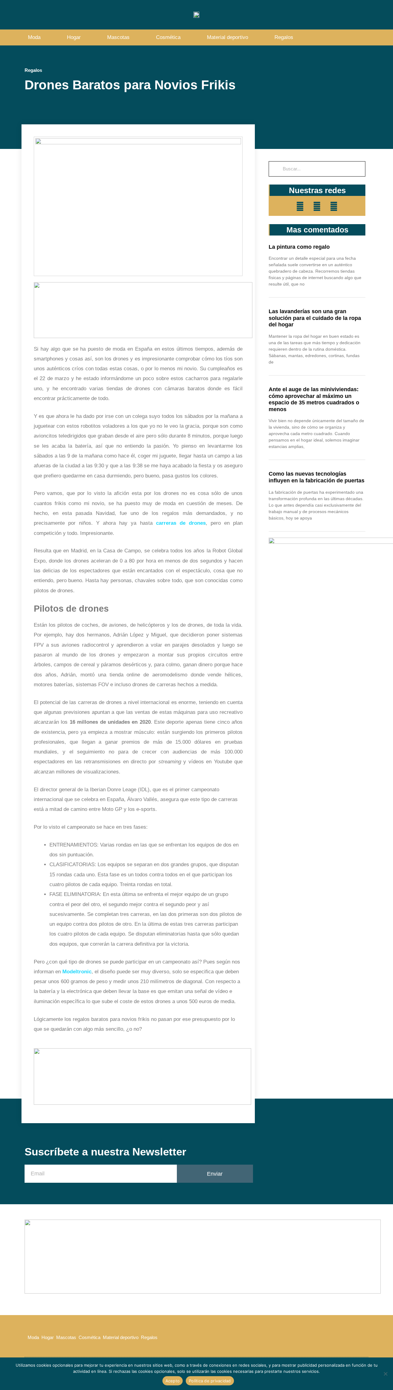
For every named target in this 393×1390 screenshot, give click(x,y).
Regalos (283, 37)
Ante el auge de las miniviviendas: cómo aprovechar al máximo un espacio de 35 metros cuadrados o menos (314, 399)
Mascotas (118, 37)
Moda (34, 37)
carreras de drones (181, 523)
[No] (385, 1374)
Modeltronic (76, 972)
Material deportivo (227, 37)
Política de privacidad (210, 1380)
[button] (362, 38)
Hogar (74, 37)
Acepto (172, 1380)
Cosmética (168, 37)
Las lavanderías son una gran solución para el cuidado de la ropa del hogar (315, 318)
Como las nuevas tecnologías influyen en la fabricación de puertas (316, 477)
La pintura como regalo (299, 247)
